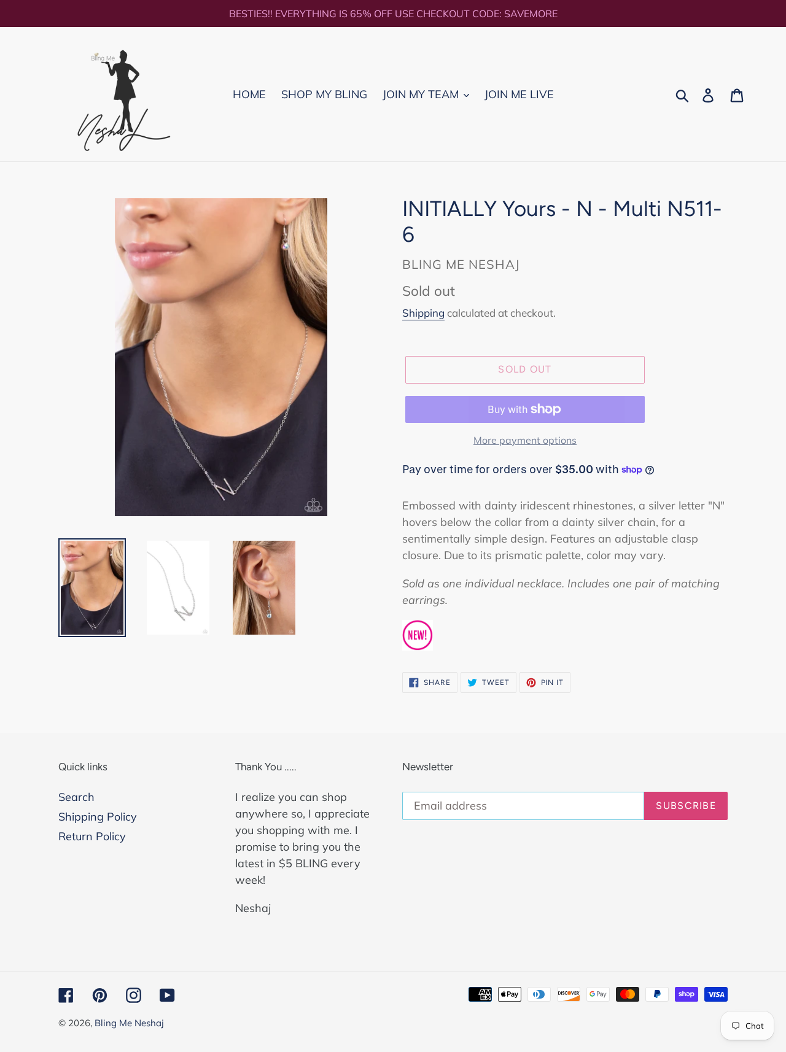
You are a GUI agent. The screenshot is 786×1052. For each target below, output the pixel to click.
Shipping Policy (97, 817)
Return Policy (92, 836)
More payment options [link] (525, 440)
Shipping (423, 312)
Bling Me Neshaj (129, 1023)
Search (76, 797)
